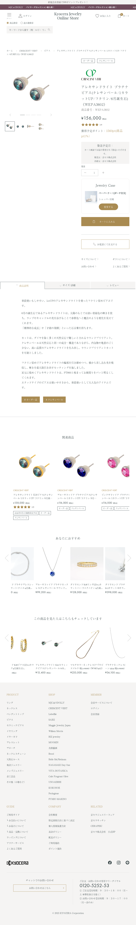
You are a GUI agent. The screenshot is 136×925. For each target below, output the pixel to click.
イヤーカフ (12, 736)
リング (10, 702)
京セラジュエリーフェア (102, 814)
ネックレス (12, 708)
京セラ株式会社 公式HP (103, 831)
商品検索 (14, 22)
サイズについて (88, 259)
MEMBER (96, 694)
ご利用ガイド (13, 814)
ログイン (95, 708)
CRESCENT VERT (28, 50)
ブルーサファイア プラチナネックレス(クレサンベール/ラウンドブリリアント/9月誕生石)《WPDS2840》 (51, 586)
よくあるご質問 (120, 266)
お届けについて (16, 825)
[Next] (51, 115)
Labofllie (53, 714)
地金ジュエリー (14, 764)
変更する (108, 206)
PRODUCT (13, 694)
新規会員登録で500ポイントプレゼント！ (68, 2)
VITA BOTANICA (58, 770)
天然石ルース (13, 759)
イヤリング (12, 731)
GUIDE (10, 806)
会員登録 (95, 714)
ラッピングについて (16, 837)
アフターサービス (15, 843)
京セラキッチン (98, 820)
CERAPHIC (96, 825)
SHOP (52, 694)
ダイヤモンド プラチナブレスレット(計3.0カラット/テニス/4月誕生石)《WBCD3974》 (17, 586)
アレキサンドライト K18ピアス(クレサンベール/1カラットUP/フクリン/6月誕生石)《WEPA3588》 (33, 496)
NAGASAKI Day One (59, 764)
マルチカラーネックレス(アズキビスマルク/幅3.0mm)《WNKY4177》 (86, 666)
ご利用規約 (54, 843)
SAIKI (52, 719)
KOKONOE (54, 787)
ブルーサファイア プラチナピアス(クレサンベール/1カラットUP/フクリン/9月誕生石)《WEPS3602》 (77, 496)
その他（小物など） (16, 782)
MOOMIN (53, 742)
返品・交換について (18, 831)
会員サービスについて (101, 702)
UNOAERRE (55, 782)
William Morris (56, 731)
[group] (68, 7)
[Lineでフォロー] (127, 863)
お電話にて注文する (107, 244)
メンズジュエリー (15, 770)
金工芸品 (11, 776)
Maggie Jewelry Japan (59, 725)
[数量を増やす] (103, 172)
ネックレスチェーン (16, 753)
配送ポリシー (55, 837)
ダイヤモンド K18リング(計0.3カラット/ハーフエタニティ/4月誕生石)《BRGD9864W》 (86, 586)
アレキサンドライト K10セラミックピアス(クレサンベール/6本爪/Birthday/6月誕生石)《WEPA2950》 (51, 666)
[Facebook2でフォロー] (110, 863)
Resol (51, 753)
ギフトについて (120, 259)
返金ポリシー (55, 831)
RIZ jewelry (54, 736)
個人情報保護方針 (57, 825)
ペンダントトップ (15, 714)
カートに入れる (107, 221)
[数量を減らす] (85, 172)
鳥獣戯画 (53, 747)
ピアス (47, 50)
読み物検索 (29, 22)
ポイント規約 (55, 848)
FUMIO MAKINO (58, 799)
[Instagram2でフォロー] (119, 863)
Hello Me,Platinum (57, 759)
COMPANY (55, 806)
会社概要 (53, 814)
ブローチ (11, 747)
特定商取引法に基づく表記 (61, 820)
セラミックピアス (15, 725)
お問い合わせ (87, 266)
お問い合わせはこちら (40, 887)
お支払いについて (17, 820)
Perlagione (54, 793)
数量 (83, 166)
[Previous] (11, 115)
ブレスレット (13, 742)
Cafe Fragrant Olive (58, 776)
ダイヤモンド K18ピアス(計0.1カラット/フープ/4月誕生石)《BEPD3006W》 (17, 666)
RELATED (97, 806)
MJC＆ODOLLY (57, 702)
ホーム (10, 50)
